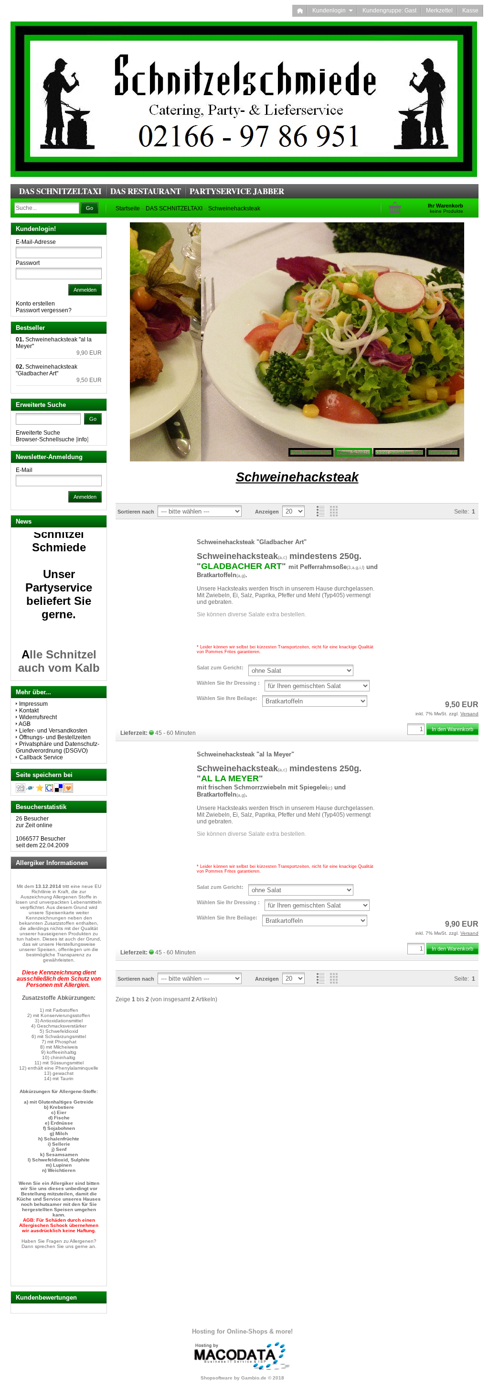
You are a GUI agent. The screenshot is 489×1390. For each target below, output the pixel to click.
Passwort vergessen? (44, 310)
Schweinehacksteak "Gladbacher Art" (252, 542)
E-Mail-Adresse (36, 242)
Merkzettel (439, 10)
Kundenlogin (332, 10)
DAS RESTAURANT (145, 191)
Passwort (28, 263)
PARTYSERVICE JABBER (237, 191)
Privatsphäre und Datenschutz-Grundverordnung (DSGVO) (57, 747)
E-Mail (24, 470)
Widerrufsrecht (38, 717)
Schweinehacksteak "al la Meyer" (245, 754)
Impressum (33, 703)
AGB (25, 724)
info (82, 439)
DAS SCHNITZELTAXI (60, 191)
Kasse (470, 10)
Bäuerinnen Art (442, 452)
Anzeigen (267, 511)
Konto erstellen (35, 303)
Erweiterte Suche (38, 432)
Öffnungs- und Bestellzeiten (55, 737)
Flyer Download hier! (310, 452)
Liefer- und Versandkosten (53, 730)
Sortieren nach (135, 511)
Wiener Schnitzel (353, 452)
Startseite (128, 208)
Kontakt (29, 710)
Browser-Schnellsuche (45, 439)
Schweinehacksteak (234, 208)
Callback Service (41, 757)
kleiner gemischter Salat (399, 452)
